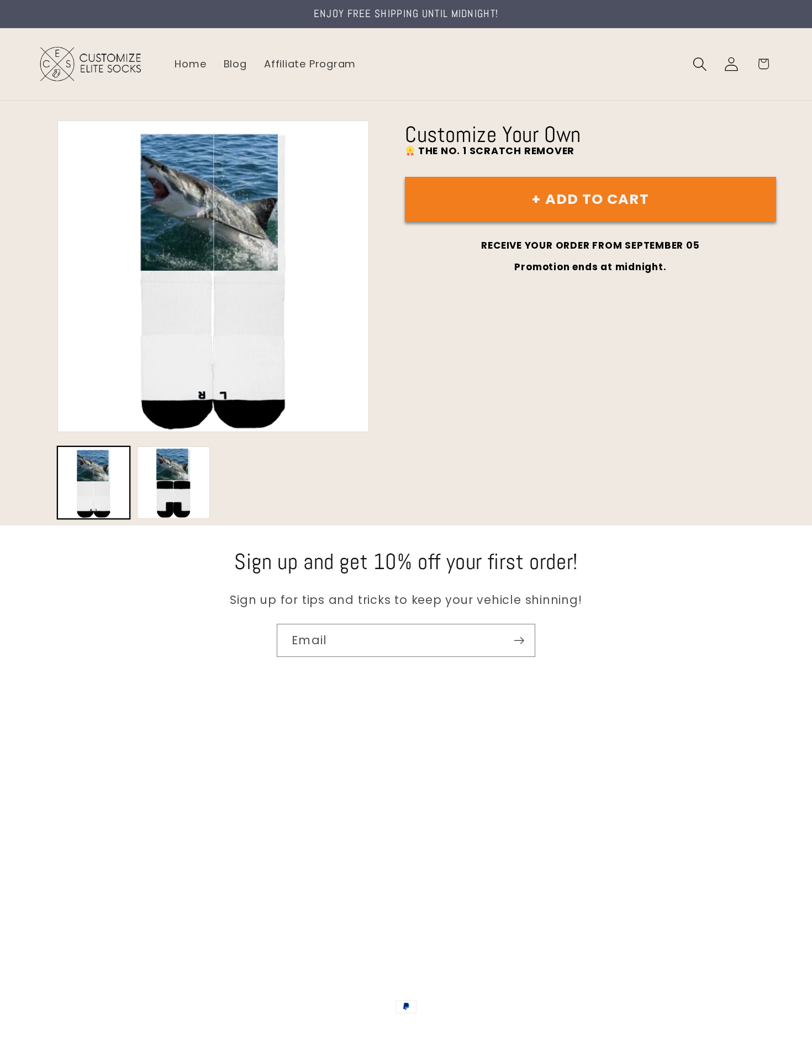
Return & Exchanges (89, 872)
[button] (700, 64)
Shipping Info (71, 826)
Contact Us (66, 779)
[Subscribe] (519, 641)
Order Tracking (75, 849)
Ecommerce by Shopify (490, 1030)
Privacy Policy (72, 919)
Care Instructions (82, 896)
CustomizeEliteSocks (351, 1030)
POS (407, 1030)
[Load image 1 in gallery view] (93, 482)
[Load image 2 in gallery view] (173, 482)
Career (54, 802)
